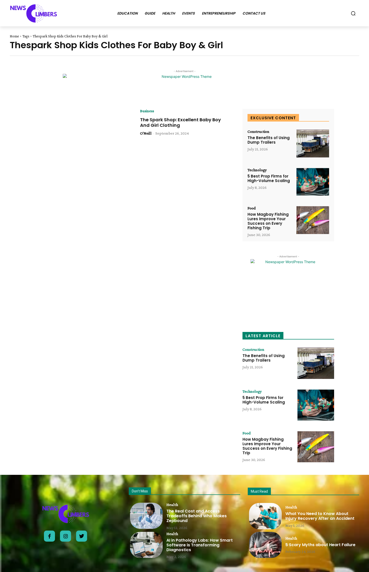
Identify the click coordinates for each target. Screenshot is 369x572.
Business (147, 111)
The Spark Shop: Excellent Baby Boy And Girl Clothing (180, 122)
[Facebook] (49, 536)
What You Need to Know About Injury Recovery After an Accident (319, 516)
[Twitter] (81, 536)
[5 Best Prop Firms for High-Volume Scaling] (312, 182)
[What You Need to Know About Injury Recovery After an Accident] (265, 516)
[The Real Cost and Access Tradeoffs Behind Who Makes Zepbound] (146, 516)
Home (14, 36)
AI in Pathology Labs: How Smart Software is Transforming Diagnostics (199, 545)
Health (172, 505)
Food (252, 208)
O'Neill (146, 133)
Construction (258, 132)
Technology (257, 170)
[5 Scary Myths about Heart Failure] (265, 545)
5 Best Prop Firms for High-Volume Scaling (269, 178)
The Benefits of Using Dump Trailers (269, 140)
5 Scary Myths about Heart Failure (320, 545)
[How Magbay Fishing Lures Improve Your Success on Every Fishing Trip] (312, 220)
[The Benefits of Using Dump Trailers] (312, 143)
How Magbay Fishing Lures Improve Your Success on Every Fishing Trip (268, 221)
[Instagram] (65, 536)
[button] (353, 13)
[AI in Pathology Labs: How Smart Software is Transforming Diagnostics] (146, 545)
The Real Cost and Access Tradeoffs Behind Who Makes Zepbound (196, 516)
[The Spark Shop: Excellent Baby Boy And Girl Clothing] (84, 138)
